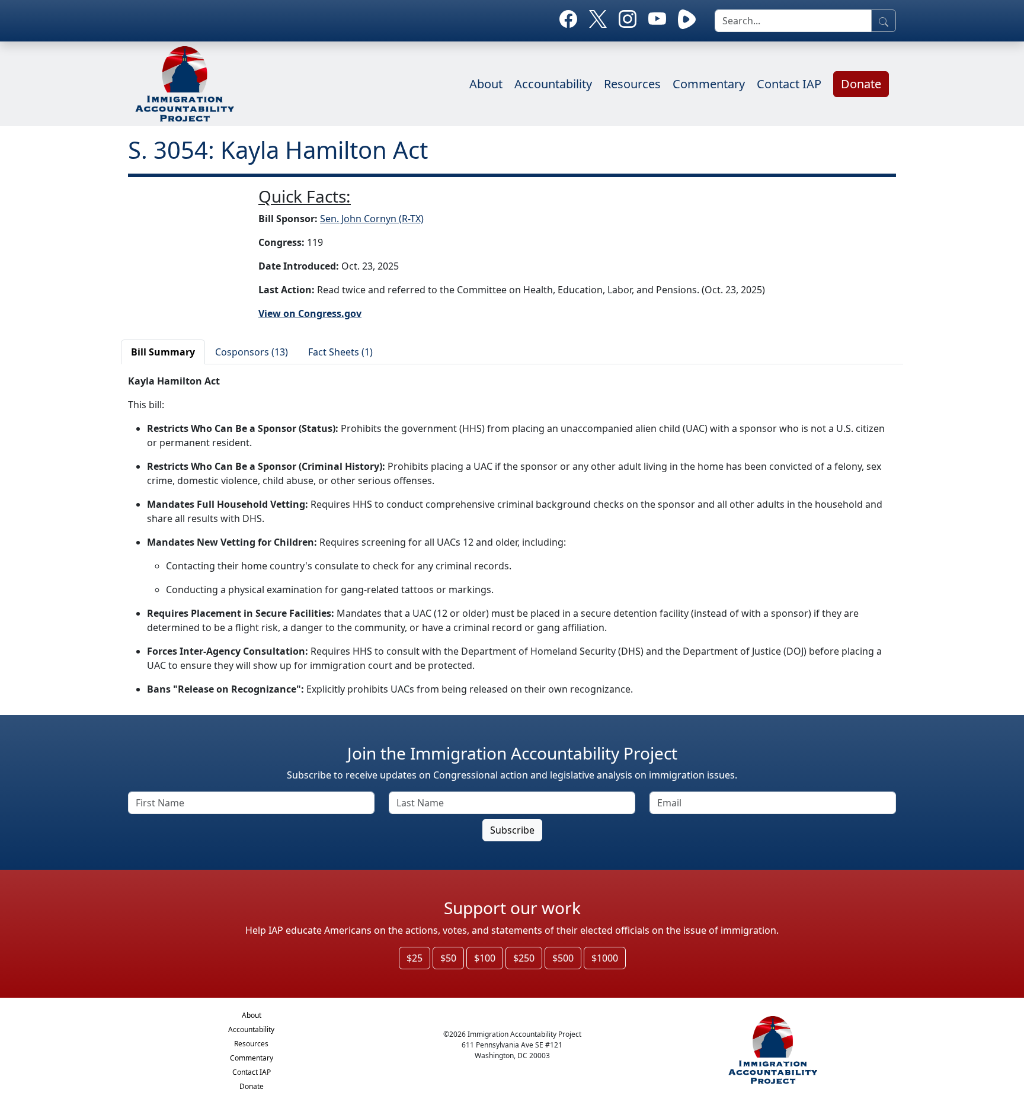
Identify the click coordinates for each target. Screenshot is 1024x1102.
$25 (415, 958)
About (486, 84)
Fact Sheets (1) (340, 351)
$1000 (604, 958)
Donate (861, 84)
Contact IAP (789, 84)
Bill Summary (163, 351)
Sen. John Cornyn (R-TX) (372, 218)
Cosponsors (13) (251, 351)
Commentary (709, 84)
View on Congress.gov (309, 313)
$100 (484, 958)
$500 (563, 958)
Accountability (553, 84)
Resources (632, 84)
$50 (448, 958)
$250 (524, 958)
